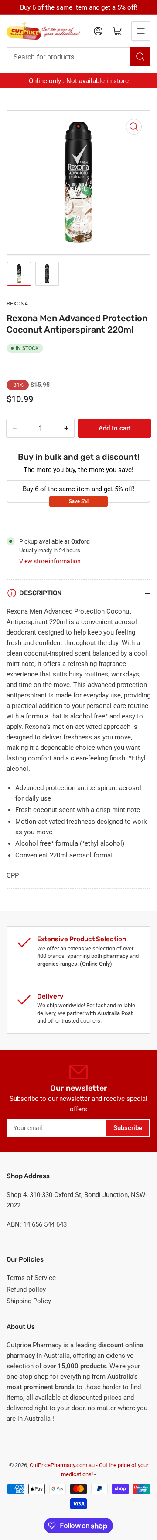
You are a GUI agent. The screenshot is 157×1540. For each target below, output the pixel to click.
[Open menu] (140, 31)
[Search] (140, 57)
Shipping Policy (29, 1301)
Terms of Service (31, 1278)
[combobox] (78, 56)
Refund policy (26, 1290)
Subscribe (127, 1128)
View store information (50, 561)
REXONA (17, 303)
